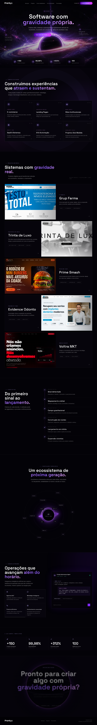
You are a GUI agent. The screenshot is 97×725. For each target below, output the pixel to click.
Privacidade (53, 720)
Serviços (27, 3)
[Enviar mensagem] (89, 605)
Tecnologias (59, 3)
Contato (76, 3)
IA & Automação (50, 3)
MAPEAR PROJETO (57, 598)
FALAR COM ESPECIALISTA (67, 598)
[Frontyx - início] (8, 3)
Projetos (33, 3)
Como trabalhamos (41, 3)
